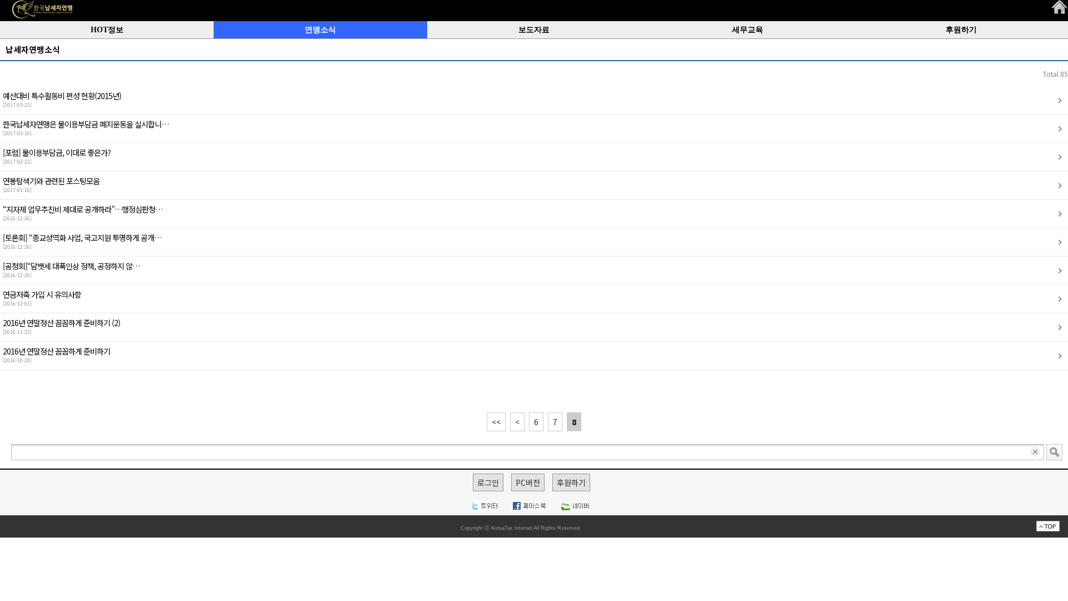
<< (496, 421)
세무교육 (747, 30)
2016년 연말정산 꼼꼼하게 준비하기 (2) (61, 326)
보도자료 (534, 30)
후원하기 (961, 30)
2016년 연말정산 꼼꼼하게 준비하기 (56, 355)
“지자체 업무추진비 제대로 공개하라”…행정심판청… (82, 213)
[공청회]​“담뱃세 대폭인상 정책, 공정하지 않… (71, 269)
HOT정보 (107, 30)
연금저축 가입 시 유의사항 (42, 298)
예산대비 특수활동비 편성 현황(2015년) (62, 99)
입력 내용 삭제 (1036, 452)
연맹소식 (320, 30)
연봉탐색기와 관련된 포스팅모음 (51, 184)
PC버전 (528, 482)
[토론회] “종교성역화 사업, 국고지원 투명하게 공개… (82, 241)
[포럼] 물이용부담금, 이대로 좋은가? (57, 156)
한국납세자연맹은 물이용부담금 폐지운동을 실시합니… (86, 128)
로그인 (488, 482)
